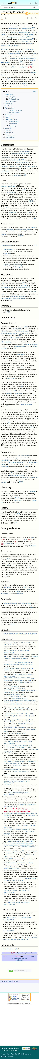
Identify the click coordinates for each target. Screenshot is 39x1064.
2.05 (19, 654)
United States (5, 594)
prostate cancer (13, 28)
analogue (23, 67)
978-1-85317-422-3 (13, 868)
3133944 (10, 783)
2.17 (15, 656)
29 (19, 513)
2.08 (27, 654)
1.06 (21, 642)
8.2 (10, 689)
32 (9, 543)
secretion (26, 333)
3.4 (13, 662)
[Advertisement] (19, 1025)
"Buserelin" (29, 714)
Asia (28, 589)
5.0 (6, 670)
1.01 (9, 642)
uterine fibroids (25, 32)
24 (31, 427)
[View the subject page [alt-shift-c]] (2, 18)
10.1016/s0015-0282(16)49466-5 (15, 761)
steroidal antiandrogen (11, 603)
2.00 (6, 654)
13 (11, 78)
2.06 (21, 654)
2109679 (10, 652)
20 (35, 218)
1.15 (10, 644)
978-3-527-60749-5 (24, 710)
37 (14, 624)
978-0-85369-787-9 (21, 771)
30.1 (9, 834)
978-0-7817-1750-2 (19, 694)
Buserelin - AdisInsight (10, 949)
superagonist (17, 329)
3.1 (8, 662)
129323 (10, 827)
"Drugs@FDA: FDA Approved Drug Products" (18, 859)
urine (3, 480)
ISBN (20, 682)
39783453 (11, 743)
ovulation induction (30, 166)
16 (26, 85)
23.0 (6, 774)
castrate (28, 212)
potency (3, 331)
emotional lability (6, 298)
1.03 (14, 642)
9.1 (8, 695)
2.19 (21, 656)
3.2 (10, 662)
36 (12, 624)
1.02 (11, 642)
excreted (3, 482)
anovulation (17, 175)
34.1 (9, 862)
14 (26, 83)
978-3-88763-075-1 (27, 682)
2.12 (37, 654)
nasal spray (25, 41)
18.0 (6, 745)
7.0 (6, 685)
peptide (12, 67)
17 (20, 170)
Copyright (4, 1056)
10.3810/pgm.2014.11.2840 (24, 674)
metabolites (24, 477)
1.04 (16, 642)
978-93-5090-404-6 (21, 765)
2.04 (16, 654)
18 (23, 190)
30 (15, 518)
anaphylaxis (7, 254)
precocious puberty (22, 162)
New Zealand (27, 587)
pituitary (16, 169)
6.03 (14, 677)
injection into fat (13, 45)
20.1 (9, 752)
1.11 (34, 642)
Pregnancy (6, 264)
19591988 (11, 904)
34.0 (6, 862)
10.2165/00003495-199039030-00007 (17, 650)
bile (10, 480)
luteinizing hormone (22, 331)
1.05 (19, 642)
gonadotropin (5, 171)
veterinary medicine (25, 39)
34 (31, 607)
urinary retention (21, 287)
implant (3, 45)
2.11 (34, 654)
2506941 (10, 920)
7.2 (10, 685)
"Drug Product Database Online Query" (21, 716)
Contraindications (6, 245)
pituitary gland (14, 337)
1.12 (37, 642)
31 (5, 543)
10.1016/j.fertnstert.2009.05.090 (19, 902)
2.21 (26, 656)
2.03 (14, 654)
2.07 (24, 654)
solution (29, 43)
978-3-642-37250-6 (27, 723)
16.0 (6, 733)
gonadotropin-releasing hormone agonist (23, 58)
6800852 (10, 795)
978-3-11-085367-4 (17, 880)
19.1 (9, 747)
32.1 (9, 850)
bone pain (23, 285)
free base (18, 500)
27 (19, 497)
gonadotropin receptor (19, 958)
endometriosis (26, 28)
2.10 (32, 654)
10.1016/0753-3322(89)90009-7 (19, 918)
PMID (5, 652)
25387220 (11, 676)
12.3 (14, 713)
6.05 (19, 677)
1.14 (8, 644)
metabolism (4, 466)
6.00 (6, 677)
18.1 (9, 745)
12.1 (9, 713)
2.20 (23, 656)
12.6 (21, 713)
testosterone (12, 212)
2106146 (10, 931)
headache (15, 298)
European (7, 587)
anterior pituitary (6, 342)
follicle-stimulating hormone (9, 333)
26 (22, 481)
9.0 (6, 695)
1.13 (5, 644)
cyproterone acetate (24, 603)
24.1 (9, 784)
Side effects (4, 49)
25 (33, 427)
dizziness (22, 298)
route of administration (16, 475)
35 (33, 607)
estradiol (9, 393)
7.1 (8, 685)
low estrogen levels (14, 53)
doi (5, 650)
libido (29, 292)
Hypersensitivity (8, 249)
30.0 (6, 834)
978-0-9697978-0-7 (21, 698)
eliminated (34, 477)
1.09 (29, 642)
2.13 (5, 656)
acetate (34, 500)
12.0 (6, 713)
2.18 (18, 656)
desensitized (21, 354)
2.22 (28, 656)
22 (23, 235)
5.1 (8, 670)
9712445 (10, 892)
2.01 (9, 654)
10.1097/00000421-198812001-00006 (17, 781)
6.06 (21, 677)
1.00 (6, 642)
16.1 (9, 733)
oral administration (24, 456)
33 (22, 593)
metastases (9, 287)
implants (3, 234)
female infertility (29, 34)
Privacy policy (5, 1054)
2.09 (29, 654)
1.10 (32, 642)
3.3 (12, 662)
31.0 (6, 842)
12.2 (11, 713)
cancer (3, 287)
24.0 (6, 784)
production (32, 60)
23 (37, 418)
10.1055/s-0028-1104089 (27, 825)
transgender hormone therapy (17, 37)
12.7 (24, 713)
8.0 (6, 689)
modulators (19, 960)
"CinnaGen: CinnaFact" (17, 733)
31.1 (9, 842)
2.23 (31, 656)
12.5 (19, 713)
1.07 (24, 642)
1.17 (15, 644)
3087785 (33, 761)
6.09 (29, 677)
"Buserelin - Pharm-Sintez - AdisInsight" (20, 668)
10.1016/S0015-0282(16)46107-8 (19, 793)
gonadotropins (23, 953)
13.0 (6, 715)
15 (24, 85)
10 (33, 66)
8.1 (8, 689)
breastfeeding (17, 264)
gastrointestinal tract (22, 458)
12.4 (16, 713)
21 (21, 235)
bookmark (34, 13)
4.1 (8, 668)
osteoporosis (26, 56)
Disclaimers (27, 1054)
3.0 (6, 662)
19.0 (6, 747)
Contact (10, 1056)
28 (17, 513)
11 (15, 72)
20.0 (6, 752)
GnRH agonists (13, 981)
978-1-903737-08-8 (19, 688)
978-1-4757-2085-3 (30, 847)
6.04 (16, 677)
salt (2, 502)
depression (22, 296)
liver (26, 466)
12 (8, 78)
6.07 (24, 677)
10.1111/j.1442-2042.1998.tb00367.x (16, 890)
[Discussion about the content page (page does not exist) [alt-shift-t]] (6, 18)
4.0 (6, 668)
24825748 (31, 841)
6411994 (12, 806)
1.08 (27, 642)
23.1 (9, 774)
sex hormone (29, 49)
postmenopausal (26, 404)
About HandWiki (16, 1054)
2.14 (8, 656)
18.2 (11, 745)
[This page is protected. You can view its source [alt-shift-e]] (28, 18)
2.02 (11, 654)
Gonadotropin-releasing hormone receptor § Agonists (20, 633)
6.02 (11, 677)
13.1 (9, 715)
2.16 (13, 656)
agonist (25, 326)
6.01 (9, 677)
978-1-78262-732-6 (19, 704)
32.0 (6, 850)
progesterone (19, 393)
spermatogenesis (19, 346)
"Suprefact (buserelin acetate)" (21, 745)
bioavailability (5, 460)
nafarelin (22, 83)
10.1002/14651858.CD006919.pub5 (20, 741)
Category (4, 981)
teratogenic (18, 267)
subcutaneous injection (8, 186)
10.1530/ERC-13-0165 (16, 841)
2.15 (10, 656)
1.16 (13, 644)
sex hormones (5, 62)
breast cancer (15, 32)
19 (25, 190)
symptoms (19, 51)
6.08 (27, 677)
